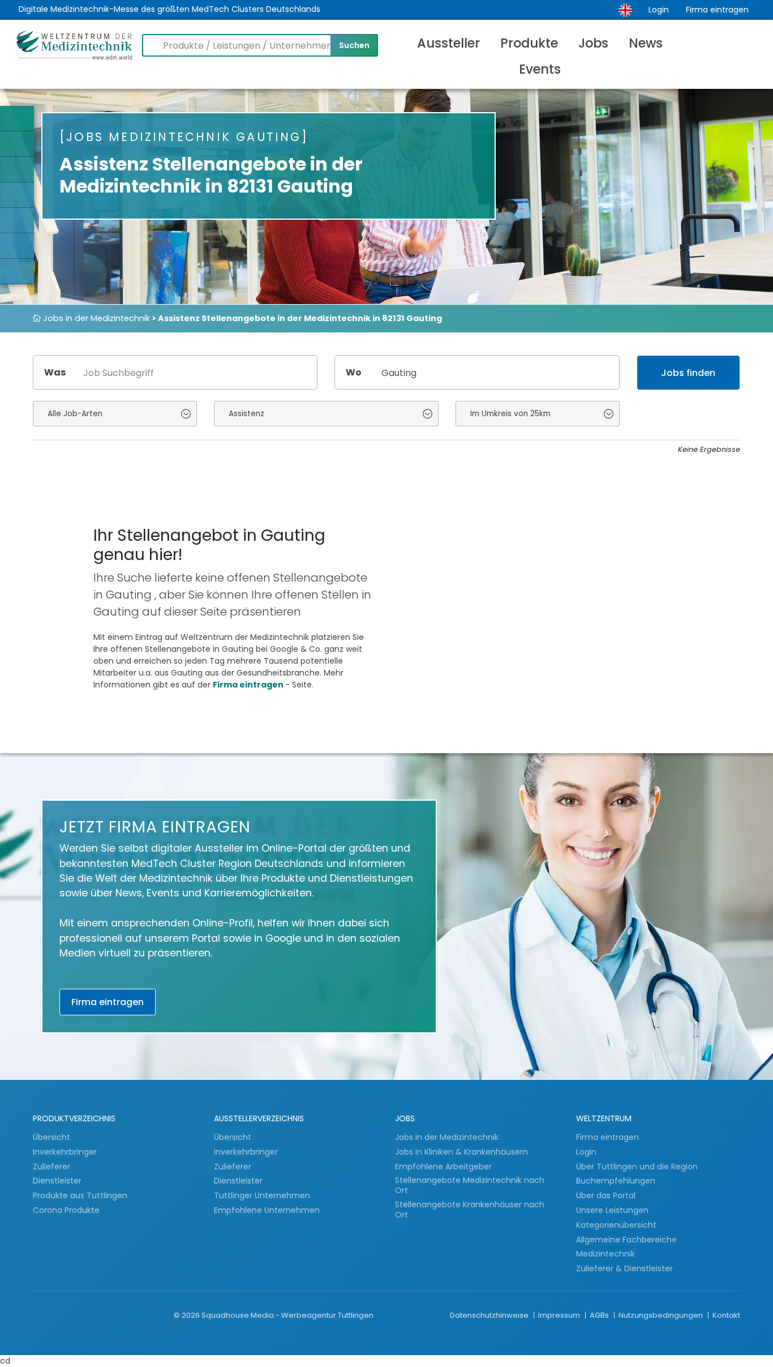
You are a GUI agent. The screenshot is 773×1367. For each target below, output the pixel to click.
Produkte (529, 43)
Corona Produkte (66, 1210)
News (646, 43)
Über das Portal (605, 1195)
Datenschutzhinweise (490, 1315)
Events (540, 69)
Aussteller (448, 43)
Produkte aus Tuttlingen (80, 1195)
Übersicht (51, 1137)
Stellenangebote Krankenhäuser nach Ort (469, 1210)
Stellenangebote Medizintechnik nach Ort (469, 1185)
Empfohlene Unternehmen (267, 1210)
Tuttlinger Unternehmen (262, 1195)
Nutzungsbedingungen (662, 1315)
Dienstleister (58, 1181)
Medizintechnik (605, 1254)
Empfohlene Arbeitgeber (443, 1166)
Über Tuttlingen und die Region (637, 1166)
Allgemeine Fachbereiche (626, 1239)
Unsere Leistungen (612, 1210)
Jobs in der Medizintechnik (95, 318)
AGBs (600, 1315)
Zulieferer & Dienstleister (624, 1268)
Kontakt (726, 1315)
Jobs (593, 43)
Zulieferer (52, 1166)
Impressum (560, 1315)
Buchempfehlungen (615, 1181)
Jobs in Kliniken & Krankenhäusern (461, 1152)
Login (659, 9)
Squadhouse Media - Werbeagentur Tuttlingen (287, 1315)
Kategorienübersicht (616, 1225)
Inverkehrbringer (66, 1152)
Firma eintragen (717, 9)
